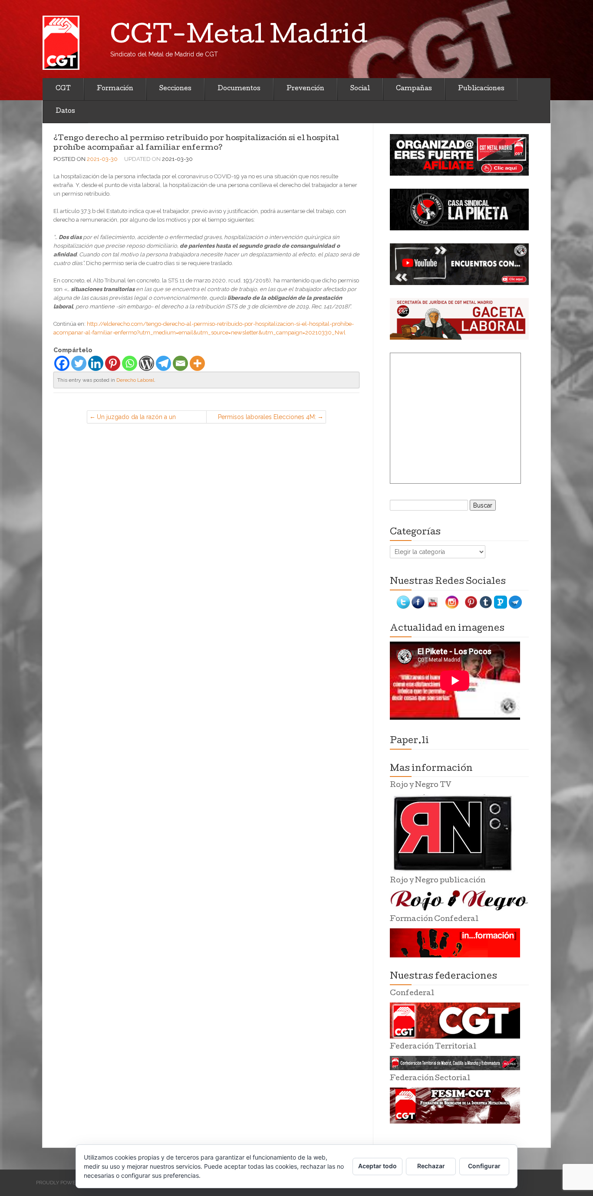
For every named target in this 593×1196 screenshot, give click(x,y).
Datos (65, 111)
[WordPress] (146, 363)
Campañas (414, 89)
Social (360, 89)
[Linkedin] (95, 363)
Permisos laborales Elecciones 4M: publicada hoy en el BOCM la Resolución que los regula (267, 418)
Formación (115, 89)
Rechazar (431, 1166)
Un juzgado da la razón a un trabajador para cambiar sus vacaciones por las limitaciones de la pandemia (148, 418)
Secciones (175, 89)
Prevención (305, 89)
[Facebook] (61, 363)
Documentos (238, 89)
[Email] (180, 363)
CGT (63, 89)
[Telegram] (163, 363)
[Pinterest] (112, 363)
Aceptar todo (377, 1166)
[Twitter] (78, 363)
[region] (459, 155)
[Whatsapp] (129, 363)
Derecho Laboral (135, 380)
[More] (197, 363)
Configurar (484, 1166)
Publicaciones (481, 89)
